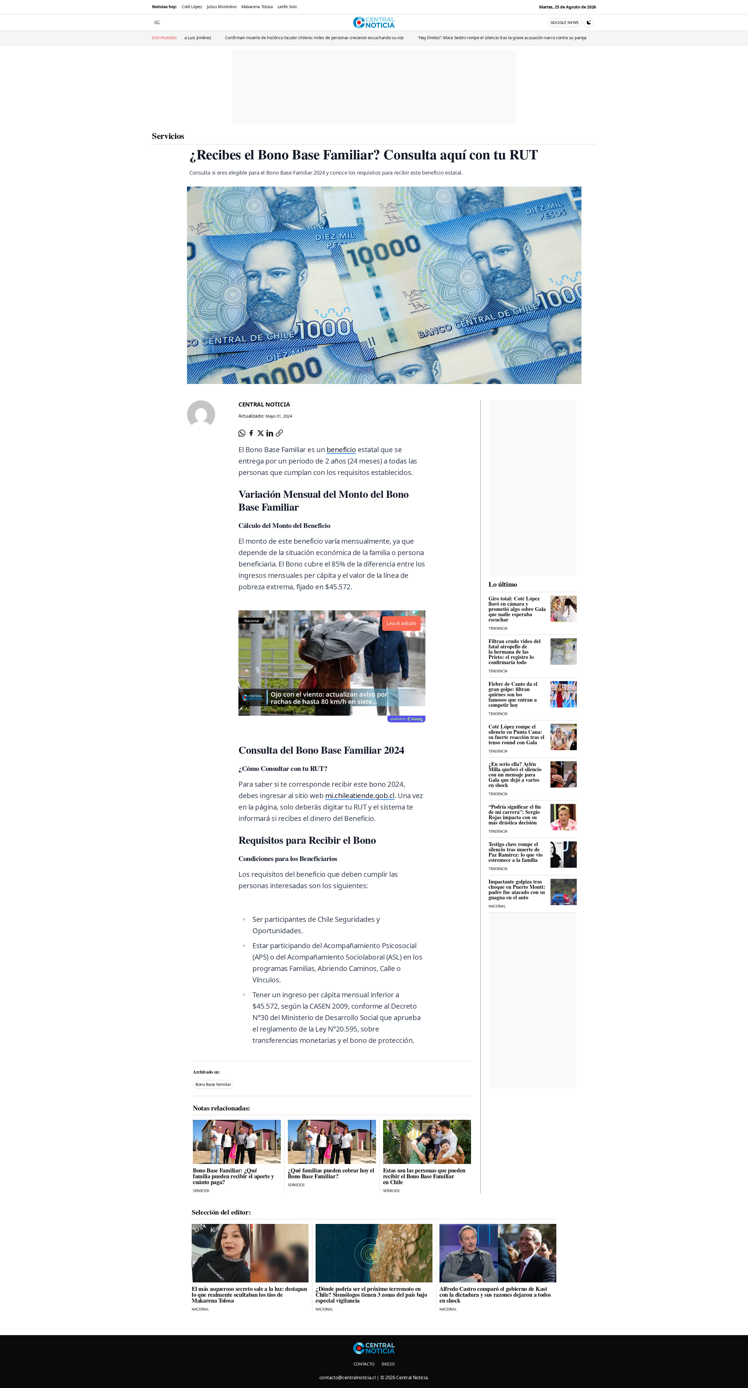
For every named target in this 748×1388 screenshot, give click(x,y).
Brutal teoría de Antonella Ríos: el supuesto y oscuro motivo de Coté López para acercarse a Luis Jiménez (572, 37)
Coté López (192, 6)
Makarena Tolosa (257, 6)
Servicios (168, 135)
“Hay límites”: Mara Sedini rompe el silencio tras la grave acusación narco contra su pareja (376, 37)
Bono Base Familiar (213, 1084)
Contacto (364, 1364)
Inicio (388, 1364)
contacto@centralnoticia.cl (347, 1377)
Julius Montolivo (222, 6)
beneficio (341, 449)
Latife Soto (287, 6)
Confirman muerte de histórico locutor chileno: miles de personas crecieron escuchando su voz (188, 37)
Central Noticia (264, 404)
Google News (564, 22)
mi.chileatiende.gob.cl (359, 795)
